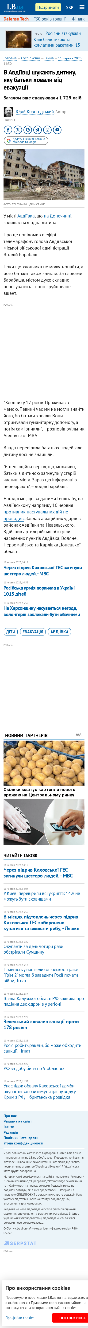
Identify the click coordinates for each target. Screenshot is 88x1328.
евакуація (33, 632)
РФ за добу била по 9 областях (34, 1068)
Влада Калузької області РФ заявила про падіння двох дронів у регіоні (44, 1001)
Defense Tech (16, 19)
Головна (10, 58)
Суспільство (30, 58)
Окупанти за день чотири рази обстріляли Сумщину (33, 949)
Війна (49, 58)
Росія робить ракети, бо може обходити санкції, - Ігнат (42, 1048)
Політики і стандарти (21, 1137)
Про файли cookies (19, 1318)
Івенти (9, 1126)
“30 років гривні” (50, 19)
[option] (44, 39)
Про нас (10, 1115)
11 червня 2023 (70, 58)
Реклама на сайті (17, 1121)
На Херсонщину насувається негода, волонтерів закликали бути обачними (42, 611)
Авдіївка (26, 216)
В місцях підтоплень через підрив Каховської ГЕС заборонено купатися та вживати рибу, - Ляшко (41, 922)
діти (10, 632)
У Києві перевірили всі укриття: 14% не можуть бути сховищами (42, 896)
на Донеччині (57, 216)
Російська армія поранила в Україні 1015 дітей (39, 591)
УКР (69, 7)
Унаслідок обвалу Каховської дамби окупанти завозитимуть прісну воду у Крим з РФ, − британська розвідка (40, 1091)
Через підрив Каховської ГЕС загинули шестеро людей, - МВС (43, 570)
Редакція (11, 1132)
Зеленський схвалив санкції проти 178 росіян (41, 1024)
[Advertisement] (44, 351)
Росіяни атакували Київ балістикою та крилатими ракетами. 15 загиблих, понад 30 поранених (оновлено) (57, 44)
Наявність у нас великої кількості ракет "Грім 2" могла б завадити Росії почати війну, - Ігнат (42, 975)
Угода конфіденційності (23, 1143)
